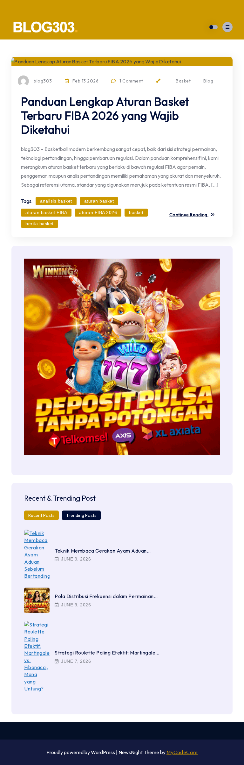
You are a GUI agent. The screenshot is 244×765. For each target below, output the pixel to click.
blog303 (43, 81)
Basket (183, 81)
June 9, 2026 (75, 558)
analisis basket (56, 201)
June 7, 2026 (75, 661)
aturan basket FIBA (46, 212)
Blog (208, 81)
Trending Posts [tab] (81, 515)
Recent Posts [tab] (41, 515)
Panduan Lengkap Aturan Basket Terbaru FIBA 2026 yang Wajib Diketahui (105, 115)
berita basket (39, 223)
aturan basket (99, 201)
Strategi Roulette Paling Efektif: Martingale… (107, 652)
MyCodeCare (182, 752)
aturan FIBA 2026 (98, 212)
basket (136, 212)
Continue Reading (189, 215)
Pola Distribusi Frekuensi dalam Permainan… (106, 596)
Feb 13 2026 (84, 81)
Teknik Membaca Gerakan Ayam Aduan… (103, 550)
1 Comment (131, 81)
